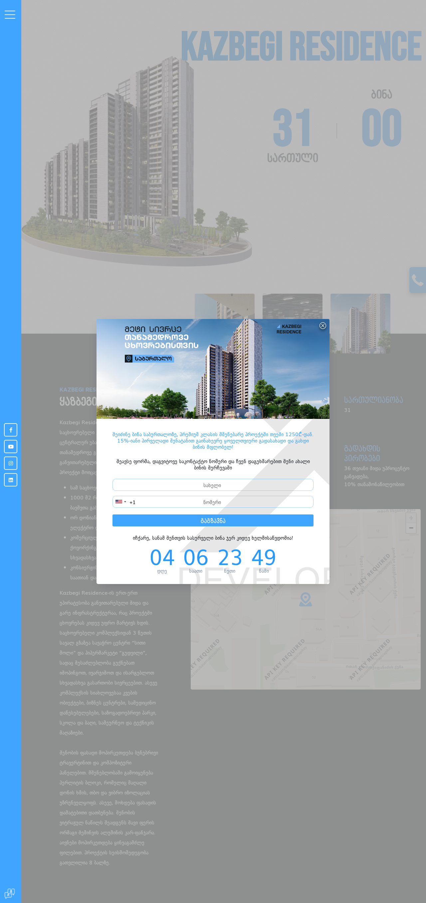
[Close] (322, 325)
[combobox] (124, 501)
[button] (2, 74)
